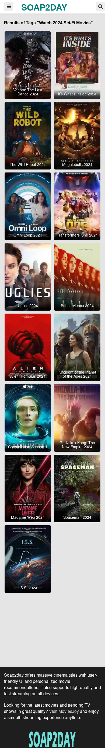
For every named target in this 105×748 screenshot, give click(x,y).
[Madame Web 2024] (28, 487)
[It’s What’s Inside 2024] (77, 64)
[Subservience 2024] (77, 276)
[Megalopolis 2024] (77, 135)
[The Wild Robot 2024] (28, 135)
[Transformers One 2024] (77, 205)
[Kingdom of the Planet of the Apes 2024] (77, 346)
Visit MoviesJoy (64, 711)
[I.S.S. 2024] (28, 558)
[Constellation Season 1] (28, 417)
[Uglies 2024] (28, 276)
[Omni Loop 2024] (28, 205)
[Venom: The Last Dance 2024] (28, 64)
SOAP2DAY (44, 7)
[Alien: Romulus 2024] (28, 346)
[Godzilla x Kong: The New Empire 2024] (77, 417)
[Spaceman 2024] (77, 487)
